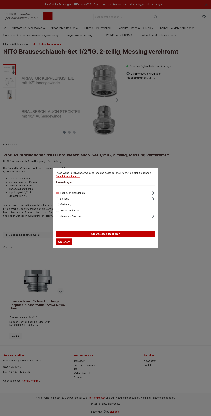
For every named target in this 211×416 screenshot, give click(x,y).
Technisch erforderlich (72, 192)
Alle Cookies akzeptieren (105, 233)
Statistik (64, 198)
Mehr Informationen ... (68, 176)
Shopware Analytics (71, 215)
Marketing (65, 204)
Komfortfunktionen (70, 210)
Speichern (64, 241)
